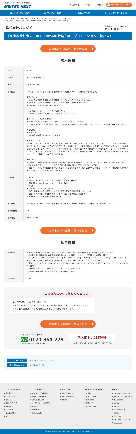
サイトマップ (118, 423)
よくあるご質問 (91, 406)
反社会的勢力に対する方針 (122, 419)
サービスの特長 (91, 396)
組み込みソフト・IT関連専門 (41, 403)
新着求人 (8, 400)
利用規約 (116, 413)
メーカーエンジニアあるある (123, 396)
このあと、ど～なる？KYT (122, 393)
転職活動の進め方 (67, 393)
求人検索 (8, 393)
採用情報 (100, 5)
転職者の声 (89, 403)
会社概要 (89, 393)
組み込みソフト (11, 413)
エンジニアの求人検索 (40, 18)
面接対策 (64, 400)
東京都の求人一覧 (37, 365)
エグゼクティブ (37, 413)
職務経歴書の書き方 (68, 396)
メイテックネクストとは (116, 12)
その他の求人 (55, 18)
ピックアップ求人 (11, 396)
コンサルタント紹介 (52, 12)
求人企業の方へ (75, 5)
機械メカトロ (10, 406)
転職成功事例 (90, 400)
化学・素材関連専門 (38, 400)
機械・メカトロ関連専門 (39, 396)
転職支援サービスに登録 (118, 5)
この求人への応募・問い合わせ (68, 48)
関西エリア (35, 410)
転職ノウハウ (84, 12)
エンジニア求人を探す (20, 12)
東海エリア (35, 406)
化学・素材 (9, 410)
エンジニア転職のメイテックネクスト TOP (17, 18)
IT (6, 416)
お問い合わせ (118, 416)
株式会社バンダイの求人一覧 (41, 360)
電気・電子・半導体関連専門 (41, 393)
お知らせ (89, 5)
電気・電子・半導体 (12, 403)
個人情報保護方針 (119, 410)
